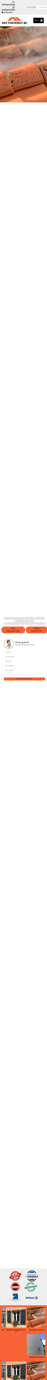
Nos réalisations (13, 630)
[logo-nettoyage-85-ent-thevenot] (14, 20)
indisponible (8, 4)
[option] (30, 1346)
